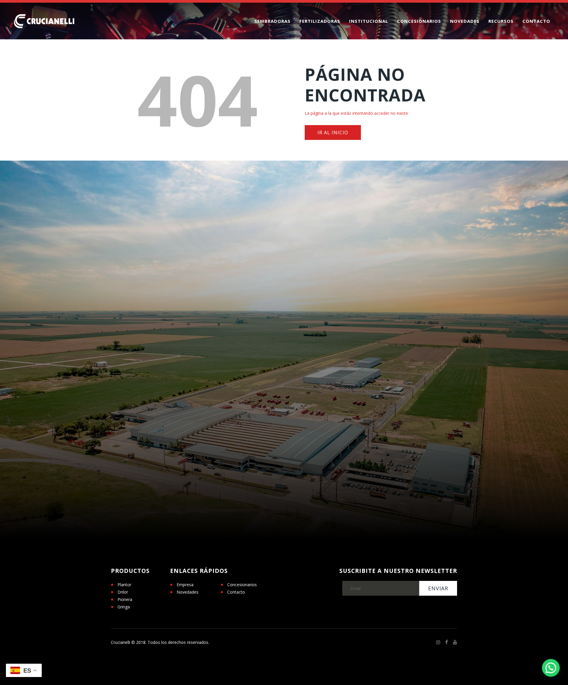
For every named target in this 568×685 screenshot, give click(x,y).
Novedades (188, 592)
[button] (551, 668)
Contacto (236, 592)
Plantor (124, 584)
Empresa (185, 584)
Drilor (122, 592)
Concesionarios (242, 584)
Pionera (124, 599)
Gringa (123, 607)
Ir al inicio (332, 132)
